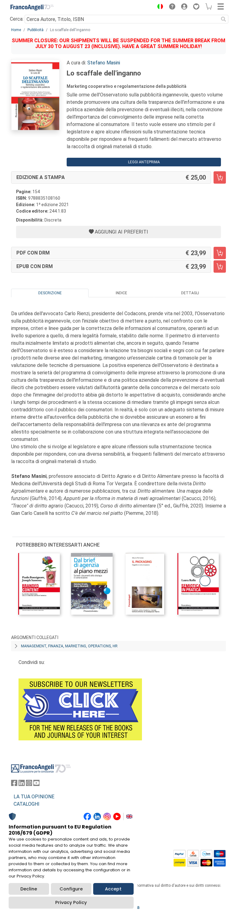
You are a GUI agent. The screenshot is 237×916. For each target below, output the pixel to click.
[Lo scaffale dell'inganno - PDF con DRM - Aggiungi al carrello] (220, 253)
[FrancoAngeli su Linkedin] (22, 784)
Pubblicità (35, 30)
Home (16, 30)
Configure (71, 889)
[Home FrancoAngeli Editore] (32, 7)
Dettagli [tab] (190, 293)
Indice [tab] (121, 293)
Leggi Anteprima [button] (144, 162)
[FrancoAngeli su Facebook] (14, 784)
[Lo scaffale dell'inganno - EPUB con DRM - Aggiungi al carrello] (220, 266)
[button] (158, 7)
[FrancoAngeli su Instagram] (29, 784)
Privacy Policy (71, 902)
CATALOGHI (27, 804)
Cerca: (16, 19)
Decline (28, 889)
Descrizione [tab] (50, 293)
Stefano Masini (103, 63)
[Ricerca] (223, 19)
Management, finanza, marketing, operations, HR (69, 646)
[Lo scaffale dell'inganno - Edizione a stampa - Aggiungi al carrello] (220, 177)
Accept (113, 889)
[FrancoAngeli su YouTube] (36, 784)
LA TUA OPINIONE (34, 797)
